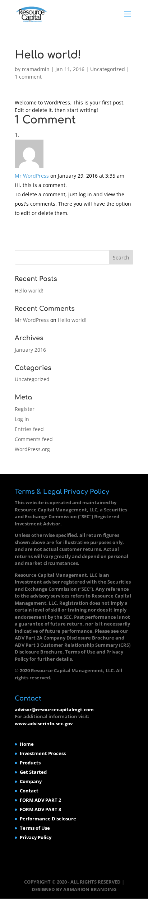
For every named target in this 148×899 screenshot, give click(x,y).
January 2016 (30, 349)
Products (30, 762)
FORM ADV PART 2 (40, 800)
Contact (29, 790)
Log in (22, 419)
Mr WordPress (32, 175)
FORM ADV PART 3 (40, 809)
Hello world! (29, 290)
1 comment (28, 76)
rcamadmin (36, 69)
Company (31, 781)
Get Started (33, 772)
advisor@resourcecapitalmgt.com (54, 709)
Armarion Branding (89, 889)
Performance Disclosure (48, 818)
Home (27, 744)
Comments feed (34, 439)
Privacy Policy (35, 837)
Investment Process (43, 753)
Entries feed (29, 429)
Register (24, 409)
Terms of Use (35, 828)
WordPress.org (32, 449)
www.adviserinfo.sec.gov (44, 723)
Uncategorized (107, 69)
